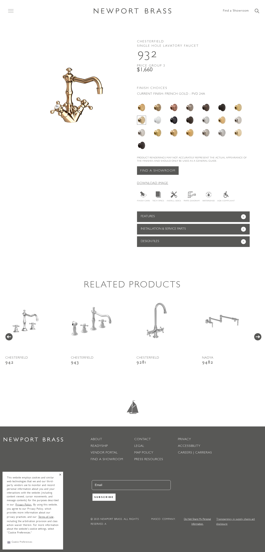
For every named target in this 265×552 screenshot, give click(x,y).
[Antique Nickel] (189, 107)
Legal (139, 446)
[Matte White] (157, 120)
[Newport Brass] (132, 11)
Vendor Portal (104, 453)
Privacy (184, 439)
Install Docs (174, 201)
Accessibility (189, 446)
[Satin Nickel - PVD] (205, 132)
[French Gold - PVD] (141, 120)
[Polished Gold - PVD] (221, 120)
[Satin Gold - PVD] (189, 132)
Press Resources (148, 459)
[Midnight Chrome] (173, 120)
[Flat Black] (221, 107)
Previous (9, 336)
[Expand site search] (257, 11)
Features (192, 217)
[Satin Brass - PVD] (157, 132)
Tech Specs (158, 201)
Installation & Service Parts (192, 229)
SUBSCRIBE (104, 497)
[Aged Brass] (141, 107)
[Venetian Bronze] (141, 145)
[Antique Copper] (173, 107)
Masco (155, 519)
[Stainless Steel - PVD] (221, 132)
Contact (142, 439)
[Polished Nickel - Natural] (238, 120)
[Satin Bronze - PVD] (173, 132)
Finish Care (143, 201)
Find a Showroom (236, 11)
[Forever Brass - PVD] (238, 107)
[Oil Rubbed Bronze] (189, 120)
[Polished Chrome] (205, 120)
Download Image (152, 183)
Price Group (151, 66)
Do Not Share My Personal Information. (197, 521)
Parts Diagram (192, 201)
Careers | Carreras (195, 453)
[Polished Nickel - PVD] (141, 132)
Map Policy (143, 453)
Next (257, 336)
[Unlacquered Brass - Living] (238, 132)
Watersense (208, 201)
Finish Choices (152, 88)
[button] (20, 542)
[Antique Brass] (157, 107)
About (96, 439)
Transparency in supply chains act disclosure (235, 521)
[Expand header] (11, 11)
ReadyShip (99, 446)
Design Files (192, 242)
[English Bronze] (205, 107)
